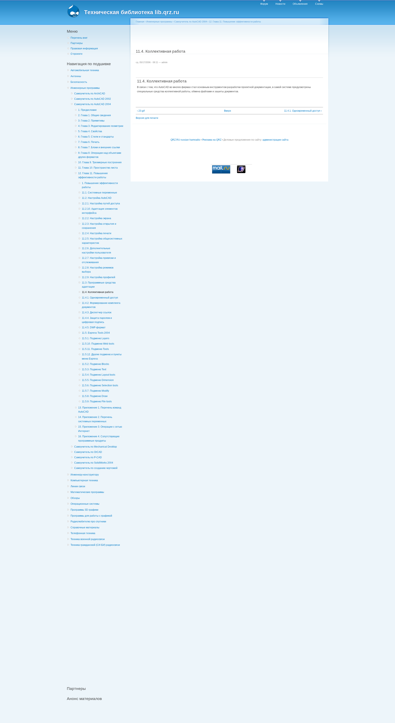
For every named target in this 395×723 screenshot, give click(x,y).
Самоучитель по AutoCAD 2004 (92, 104)
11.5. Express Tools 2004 (96, 332)
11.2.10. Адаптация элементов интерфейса (99, 211)
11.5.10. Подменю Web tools (98, 343)
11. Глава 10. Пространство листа (98, 167)
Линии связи (78, 486)
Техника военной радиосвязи (88, 539)
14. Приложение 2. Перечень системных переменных (95, 419)
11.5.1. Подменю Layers (95, 338)
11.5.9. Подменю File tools (97, 401)
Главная (140, 21)
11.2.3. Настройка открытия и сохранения (99, 226)
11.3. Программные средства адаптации (99, 284)
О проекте (76, 53)
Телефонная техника (83, 533)
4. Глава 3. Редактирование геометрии (100, 126)
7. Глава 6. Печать (88, 142)
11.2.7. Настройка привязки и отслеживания (99, 260)
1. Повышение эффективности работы (100, 185)
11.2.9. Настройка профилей (98, 277)
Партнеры (77, 43)
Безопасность (79, 82)
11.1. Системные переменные (99, 192)
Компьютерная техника (84, 480)
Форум (264, 3)
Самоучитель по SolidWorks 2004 (93, 462)
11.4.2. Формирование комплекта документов (101, 305)
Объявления (300, 3)
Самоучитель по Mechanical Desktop (95, 446)
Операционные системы (85, 503)
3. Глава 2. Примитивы (91, 120)
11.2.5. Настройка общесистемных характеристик (102, 240)
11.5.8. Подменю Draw (95, 396)
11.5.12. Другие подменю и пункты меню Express (102, 356)
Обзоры (75, 498)
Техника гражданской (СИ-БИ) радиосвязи (95, 545)
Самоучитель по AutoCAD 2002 (92, 98)
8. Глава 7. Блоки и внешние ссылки (99, 147)
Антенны (76, 76)
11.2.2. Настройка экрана (96, 218)
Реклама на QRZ (211, 139)
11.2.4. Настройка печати (96, 233)
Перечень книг (79, 37)
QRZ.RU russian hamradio (185, 139)
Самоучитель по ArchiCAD (89, 93)
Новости (280, 3)
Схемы (319, 3)
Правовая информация (84, 48)
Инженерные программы (85, 88)
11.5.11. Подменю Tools (95, 349)
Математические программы (87, 492)
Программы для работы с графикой (91, 515)
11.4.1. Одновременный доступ (100, 297)
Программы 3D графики (84, 509)
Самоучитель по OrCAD (88, 452)
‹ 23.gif (141, 110)
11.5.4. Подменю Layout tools (98, 374)
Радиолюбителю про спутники (88, 521)
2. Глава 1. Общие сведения (94, 115)
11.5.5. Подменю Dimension (98, 380)
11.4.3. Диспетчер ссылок (96, 312)
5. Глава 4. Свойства (90, 131)
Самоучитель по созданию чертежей (95, 468)
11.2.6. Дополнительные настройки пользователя (96, 250)
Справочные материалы (85, 527)
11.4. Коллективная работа (97, 292)
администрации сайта (275, 139)
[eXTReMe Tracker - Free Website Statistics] (241, 172)
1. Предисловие (87, 110)
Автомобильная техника (85, 70)
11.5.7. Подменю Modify (95, 390)
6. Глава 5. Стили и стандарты (96, 136)
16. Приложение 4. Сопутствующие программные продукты (99, 438)
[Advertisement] (98, 614)
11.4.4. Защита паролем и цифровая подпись (97, 320)
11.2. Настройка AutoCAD (97, 198)
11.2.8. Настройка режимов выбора (97, 269)
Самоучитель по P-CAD (88, 457)
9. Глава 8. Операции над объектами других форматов (99, 155)
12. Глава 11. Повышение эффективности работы (93, 175)
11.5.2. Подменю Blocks (95, 364)
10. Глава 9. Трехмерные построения (100, 162)
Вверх (227, 110)
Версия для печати (147, 118)
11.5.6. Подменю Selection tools (100, 385)
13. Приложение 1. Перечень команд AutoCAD (99, 409)
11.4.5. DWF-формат (94, 327)
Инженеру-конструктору (85, 474)
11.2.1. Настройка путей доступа (101, 203)
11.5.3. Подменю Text (94, 369)
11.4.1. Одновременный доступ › (303, 110)
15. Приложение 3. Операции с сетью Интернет (100, 429)
